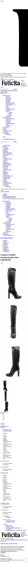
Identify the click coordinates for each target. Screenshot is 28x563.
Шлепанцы (8, 116)
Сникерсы (8, 110)
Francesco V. (6, 242)
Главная (5, 193)
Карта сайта (9, 139)
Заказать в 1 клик (5, 426)
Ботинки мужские (10, 118)
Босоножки (8, 97)
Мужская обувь (6, 117)
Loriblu (4, 245)
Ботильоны (8, 99)
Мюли (10, 113)
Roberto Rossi (6, 250)
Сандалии (8, 121)
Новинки (5, 173)
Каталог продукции (10, 520)
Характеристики (7, 429)
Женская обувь (6, 95)
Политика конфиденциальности (13, 527)
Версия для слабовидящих (7, 79)
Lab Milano (5, 244)
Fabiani (4, 241)
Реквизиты (8, 134)
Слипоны (8, 122)
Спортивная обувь (10, 123)
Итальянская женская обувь (9, 196)
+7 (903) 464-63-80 (5, 90)
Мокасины (8, 119)
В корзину (3, 427)
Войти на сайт (4, 91)
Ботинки (8, 100)
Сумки (4, 128)
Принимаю (3, 552)
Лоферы (10, 112)
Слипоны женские (10, 108)
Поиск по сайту (9, 526)
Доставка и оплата (7, 130)
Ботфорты (8, 101)
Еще (4, 136)
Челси (10, 114)
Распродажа (6, 127)
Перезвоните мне (13, 90)
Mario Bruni (6, 247)
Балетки (8, 96)
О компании (6, 133)
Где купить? (9, 529)
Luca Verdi (5, 246)
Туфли (7, 111)
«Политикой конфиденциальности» (9, 551)
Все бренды (6, 251)
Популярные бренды (7, 238)
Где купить (5, 132)
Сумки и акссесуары (8, 175)
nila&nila (5, 249)
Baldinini (5, 240)
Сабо (7, 106)
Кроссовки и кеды (10, 102)
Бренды (5, 129)
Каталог (5, 195)
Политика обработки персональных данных (16, 530)
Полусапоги (9, 105)
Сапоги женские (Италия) (9, 197)
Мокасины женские (10, 104)
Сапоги (7, 107)
